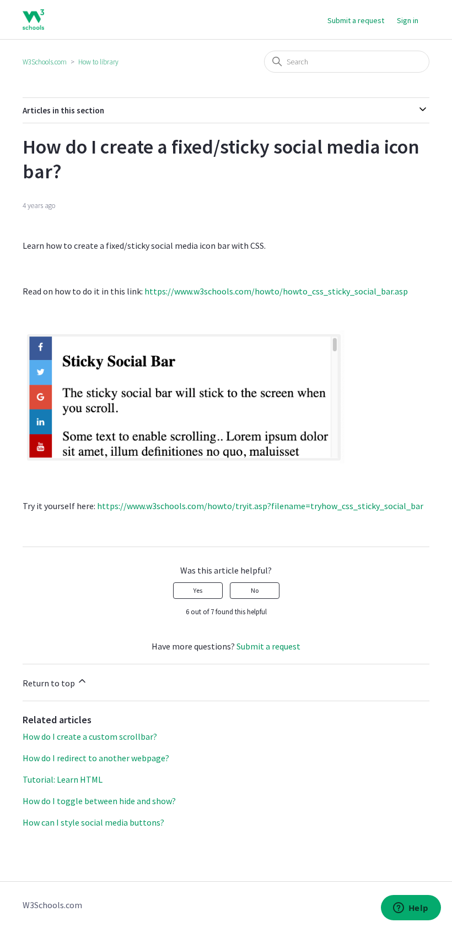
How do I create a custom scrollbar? (90, 736)
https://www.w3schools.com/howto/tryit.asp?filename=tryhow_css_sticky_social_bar (260, 505)
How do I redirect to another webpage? (96, 757)
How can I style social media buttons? (93, 822)
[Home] (33, 19)
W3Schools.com (45, 62)
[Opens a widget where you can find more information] (410, 908)
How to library (98, 62)
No (255, 590)
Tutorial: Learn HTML (63, 779)
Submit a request (355, 20)
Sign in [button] (407, 20)
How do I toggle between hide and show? (99, 800)
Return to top (50, 683)
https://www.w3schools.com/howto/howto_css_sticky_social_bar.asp (276, 291)
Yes (197, 590)
